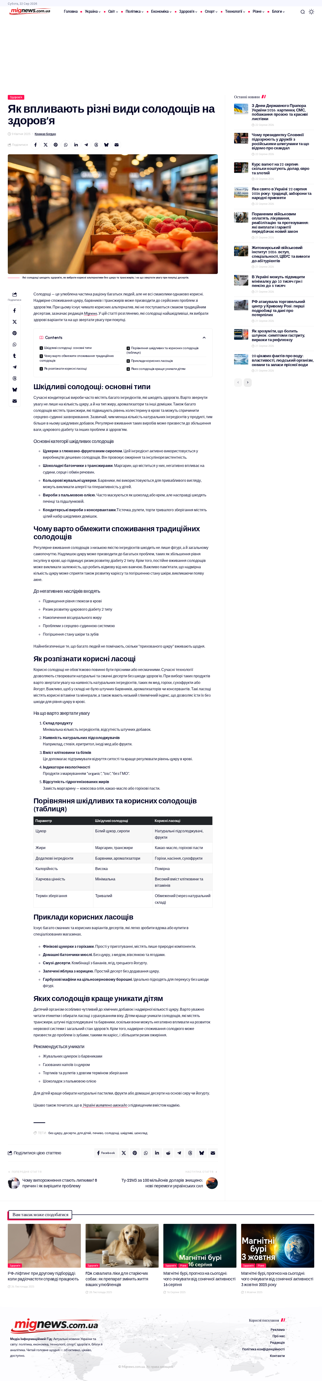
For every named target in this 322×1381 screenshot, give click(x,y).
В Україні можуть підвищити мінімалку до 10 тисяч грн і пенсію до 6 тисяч (278, 281)
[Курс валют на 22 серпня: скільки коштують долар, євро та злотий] (241, 167)
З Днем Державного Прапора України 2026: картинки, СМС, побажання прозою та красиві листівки (280, 112)
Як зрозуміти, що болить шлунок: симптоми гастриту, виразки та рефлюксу (278, 335)
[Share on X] (45, 145)
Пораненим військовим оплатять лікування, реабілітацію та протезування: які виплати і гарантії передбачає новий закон (280, 222)
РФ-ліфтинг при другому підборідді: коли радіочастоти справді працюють (43, 1276)
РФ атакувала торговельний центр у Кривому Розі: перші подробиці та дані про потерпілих (278, 308)
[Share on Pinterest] (55, 145)
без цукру (55, 1133)
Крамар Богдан (45, 134)
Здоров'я (16, 97)
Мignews (90, 313)
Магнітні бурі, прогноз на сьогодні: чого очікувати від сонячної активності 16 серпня (199, 1279)
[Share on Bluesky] (106, 145)
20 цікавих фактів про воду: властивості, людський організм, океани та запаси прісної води (283, 360)
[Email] (116, 145)
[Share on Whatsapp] (65, 145)
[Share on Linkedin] (76, 145)
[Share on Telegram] (86, 145)
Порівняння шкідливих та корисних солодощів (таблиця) (162, 350)
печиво (98, 1133)
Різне (183, 1265)
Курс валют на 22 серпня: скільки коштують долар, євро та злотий (280, 169)
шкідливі (126, 1133)
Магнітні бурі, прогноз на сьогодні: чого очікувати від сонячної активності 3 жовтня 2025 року (277, 1279)
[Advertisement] (161, 53)
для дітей (84, 1133)
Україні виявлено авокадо (104, 1105)
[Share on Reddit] (168, 1153)
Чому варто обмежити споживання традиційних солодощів (77, 358)
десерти (70, 1133)
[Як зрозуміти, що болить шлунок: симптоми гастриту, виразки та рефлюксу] (241, 334)
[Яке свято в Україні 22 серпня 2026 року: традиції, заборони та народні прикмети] (241, 192)
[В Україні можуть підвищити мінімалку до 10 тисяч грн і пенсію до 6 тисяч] (241, 280)
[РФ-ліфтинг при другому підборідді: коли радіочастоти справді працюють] (44, 1246)
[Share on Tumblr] (14, 355)
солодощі (112, 1133)
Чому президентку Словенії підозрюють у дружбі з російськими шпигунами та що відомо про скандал (280, 141)
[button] (302, 12)
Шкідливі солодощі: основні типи (68, 348)
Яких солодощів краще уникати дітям (158, 369)
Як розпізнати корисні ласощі (65, 368)
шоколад (140, 1133)
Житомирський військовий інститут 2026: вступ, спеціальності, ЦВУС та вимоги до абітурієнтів (281, 254)
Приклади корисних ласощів (152, 361)
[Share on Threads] (96, 145)
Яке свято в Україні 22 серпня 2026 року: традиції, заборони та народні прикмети (281, 193)
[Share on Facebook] (35, 145)
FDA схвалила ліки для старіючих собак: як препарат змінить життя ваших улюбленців (117, 1279)
